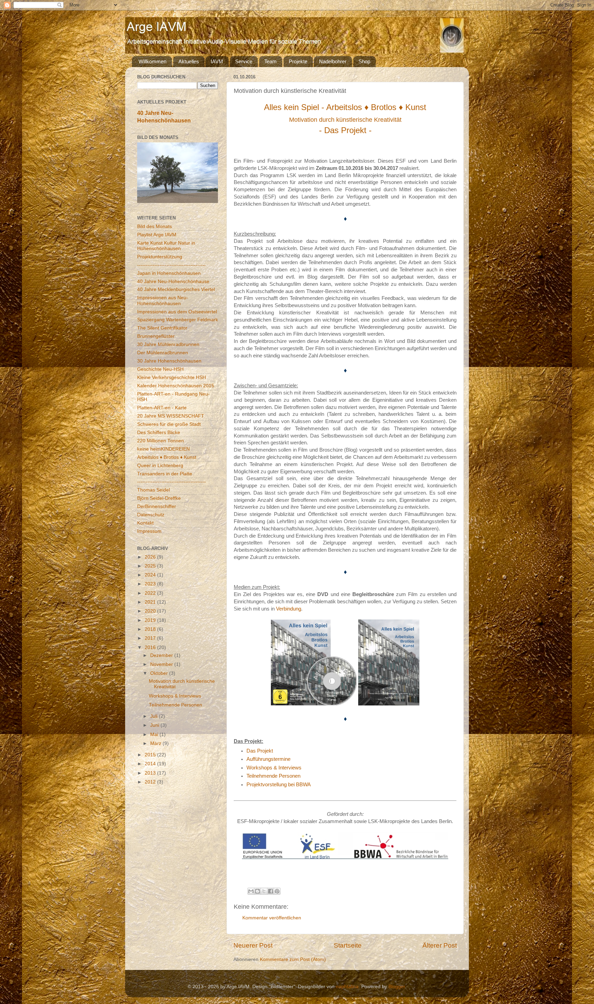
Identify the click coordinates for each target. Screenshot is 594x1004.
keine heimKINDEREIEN (163, 449)
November (162, 664)
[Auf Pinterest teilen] (277, 891)
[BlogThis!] (257, 891)
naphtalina (347, 986)
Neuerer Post (253, 945)
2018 (151, 629)
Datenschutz (150, 514)
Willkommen (152, 61)
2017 (151, 638)
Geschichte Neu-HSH (160, 369)
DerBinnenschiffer (156, 506)
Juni (155, 725)
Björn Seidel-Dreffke (159, 498)
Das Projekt (259, 751)
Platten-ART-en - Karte (162, 407)
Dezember (162, 655)
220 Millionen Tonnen (160, 440)
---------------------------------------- (171, 265)
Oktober (159, 673)
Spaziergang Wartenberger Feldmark (177, 319)
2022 (151, 593)
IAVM (217, 61)
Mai (155, 734)
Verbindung (288, 609)
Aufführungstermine (268, 759)
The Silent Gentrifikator (162, 328)
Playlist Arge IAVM (156, 234)
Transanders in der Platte (164, 473)
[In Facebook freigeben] (270, 891)
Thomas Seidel (153, 490)
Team (270, 61)
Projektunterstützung (159, 256)
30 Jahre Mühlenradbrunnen (168, 344)
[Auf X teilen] (264, 891)
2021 (151, 602)
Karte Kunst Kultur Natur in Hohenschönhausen (166, 245)
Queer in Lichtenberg (160, 465)
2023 (151, 583)
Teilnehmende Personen (273, 776)
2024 (151, 574)
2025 (151, 566)
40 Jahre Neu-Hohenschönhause (173, 281)
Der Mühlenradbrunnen (162, 352)
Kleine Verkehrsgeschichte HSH (171, 377)
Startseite (348, 945)
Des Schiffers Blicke (158, 432)
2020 (151, 611)
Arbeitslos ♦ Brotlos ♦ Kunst (166, 457)
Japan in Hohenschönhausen (169, 273)
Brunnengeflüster (156, 336)
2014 (151, 763)
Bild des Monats (154, 226)
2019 (151, 620)
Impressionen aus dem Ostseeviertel (177, 311)
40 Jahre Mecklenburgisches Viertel (176, 289)
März (156, 743)
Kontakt (145, 523)
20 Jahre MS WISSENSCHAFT (170, 416)
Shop (364, 61)
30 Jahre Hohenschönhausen (169, 361)
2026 (151, 557)
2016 (151, 647)
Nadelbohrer (332, 61)
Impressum (149, 531)
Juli (154, 716)
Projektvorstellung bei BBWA (278, 784)
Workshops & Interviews (273, 767)
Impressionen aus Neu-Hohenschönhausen (162, 300)
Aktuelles (188, 61)
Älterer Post (439, 945)
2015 (151, 754)
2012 (151, 782)
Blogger (396, 986)
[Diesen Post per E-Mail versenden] (251, 891)
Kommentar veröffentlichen (271, 917)
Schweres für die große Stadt (169, 424)
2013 (151, 773)
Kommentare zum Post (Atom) (293, 959)
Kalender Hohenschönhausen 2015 (175, 385)
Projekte (298, 61)
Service (243, 61)
